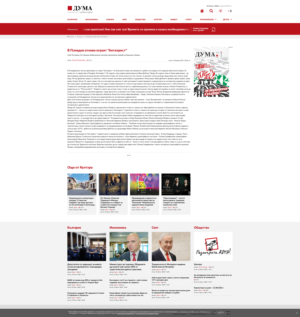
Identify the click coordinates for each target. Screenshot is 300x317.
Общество (201, 227)
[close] (296, 313)
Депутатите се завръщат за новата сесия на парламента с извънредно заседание (84, 267)
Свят (155, 227)
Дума (75, 207)
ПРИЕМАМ (221, 312)
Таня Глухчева (203, 267)
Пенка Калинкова (78, 60)
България (74, 227)
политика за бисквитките (126, 313)
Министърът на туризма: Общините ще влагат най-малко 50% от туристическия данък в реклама (127, 267)
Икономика (118, 227)
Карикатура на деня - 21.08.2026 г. (209, 288)
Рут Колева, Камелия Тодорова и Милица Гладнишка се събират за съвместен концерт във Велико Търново (111, 202)
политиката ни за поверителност (147, 313)
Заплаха (198, 264)
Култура (79, 36)
